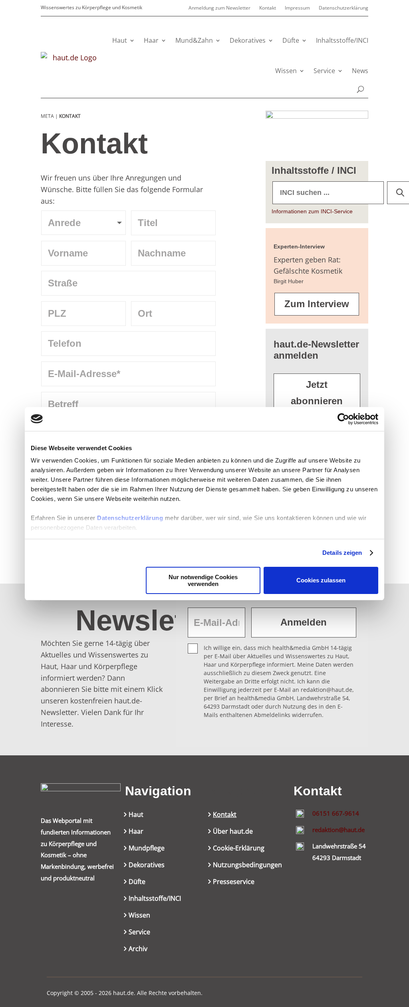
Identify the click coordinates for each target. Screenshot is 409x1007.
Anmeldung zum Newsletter (219, 8)
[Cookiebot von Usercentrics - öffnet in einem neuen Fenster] (343, 419)
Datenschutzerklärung (130, 517)
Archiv (138, 949)
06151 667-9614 (335, 813)
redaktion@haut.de (338, 830)
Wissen (286, 70)
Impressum (297, 8)
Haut (119, 40)
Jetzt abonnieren (317, 392)
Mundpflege (147, 848)
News (360, 70)
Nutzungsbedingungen (247, 865)
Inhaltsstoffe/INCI (342, 40)
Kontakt (267, 8)
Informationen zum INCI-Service (312, 211)
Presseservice (233, 882)
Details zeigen (342, 552)
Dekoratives (248, 40)
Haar (151, 40)
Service (324, 70)
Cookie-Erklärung (238, 848)
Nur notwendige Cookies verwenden (203, 580)
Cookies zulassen (320, 580)
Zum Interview (316, 303)
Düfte (290, 40)
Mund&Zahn (194, 40)
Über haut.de (233, 832)
